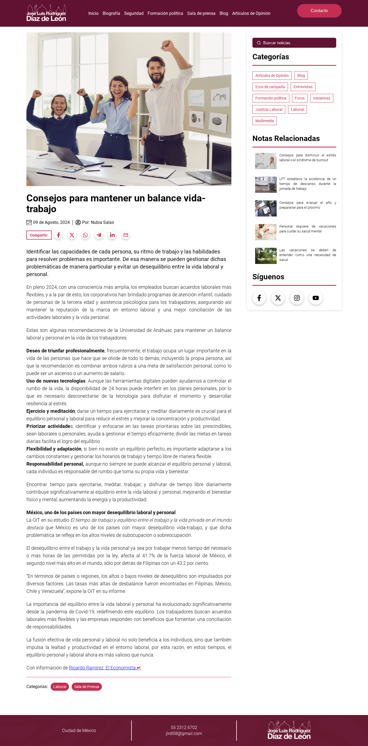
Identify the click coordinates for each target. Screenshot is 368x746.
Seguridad (134, 13)
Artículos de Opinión (251, 13)
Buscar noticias (276, 42)
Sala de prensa (201, 13)
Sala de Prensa (86, 687)
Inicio (93, 13)
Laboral (59, 687)
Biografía (111, 13)
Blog (224, 13)
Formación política (165, 13)
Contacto (319, 10)
